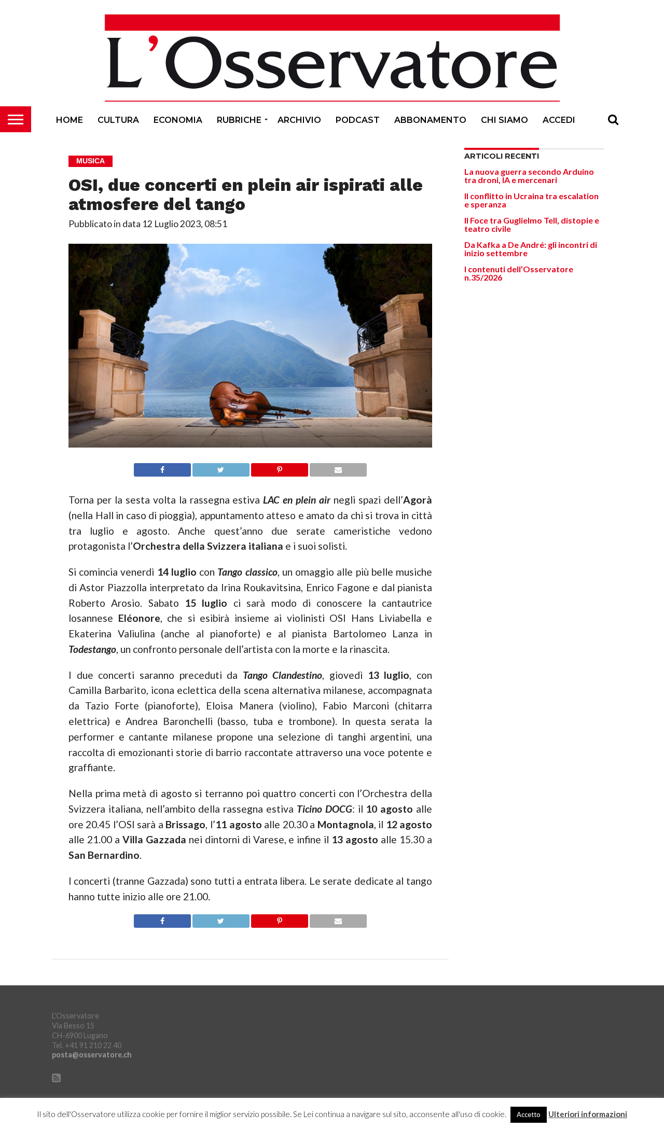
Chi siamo (504, 120)
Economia (178, 120)
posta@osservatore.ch (92, 1054)
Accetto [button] (529, 1114)
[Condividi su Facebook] (162, 467)
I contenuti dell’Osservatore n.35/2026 (518, 273)
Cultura (118, 120)
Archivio (299, 120)
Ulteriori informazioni (587, 1114)
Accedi (559, 120)
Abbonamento (430, 120)
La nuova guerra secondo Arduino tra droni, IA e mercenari (529, 175)
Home (69, 120)
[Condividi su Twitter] (221, 467)
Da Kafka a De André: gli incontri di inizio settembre (530, 249)
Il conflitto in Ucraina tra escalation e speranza (531, 200)
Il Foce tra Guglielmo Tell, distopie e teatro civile (531, 224)
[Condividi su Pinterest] (279, 467)
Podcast (358, 120)
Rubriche (239, 120)
